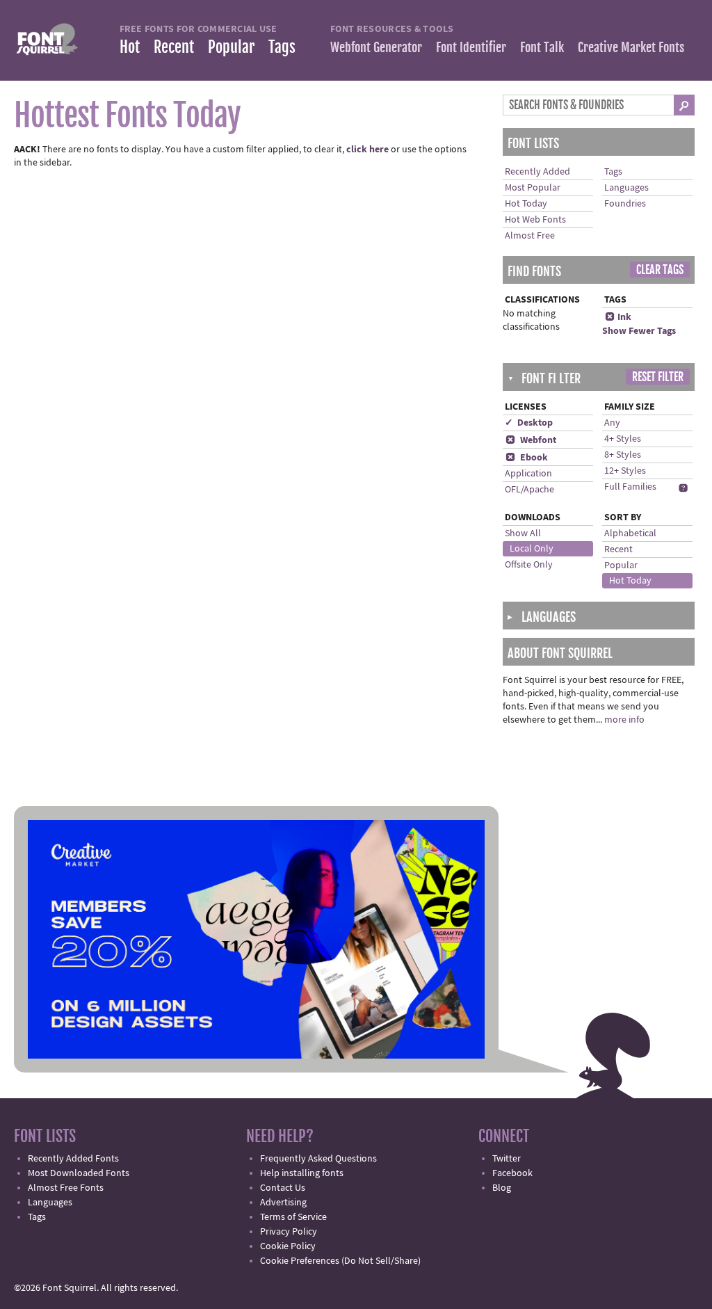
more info (624, 720)
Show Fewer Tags (639, 331)
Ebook (526, 458)
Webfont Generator (376, 47)
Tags (282, 47)
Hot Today (526, 204)
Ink (618, 317)
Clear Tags (659, 270)
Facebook (512, 1173)
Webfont (530, 440)
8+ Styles (622, 455)
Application (528, 473)
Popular (231, 47)
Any (612, 423)
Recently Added (537, 172)
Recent (174, 47)
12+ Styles (625, 471)
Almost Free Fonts (66, 1188)
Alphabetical (630, 533)
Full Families (630, 487)
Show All (523, 533)
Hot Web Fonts (535, 220)
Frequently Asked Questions (318, 1159)
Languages (626, 188)
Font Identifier (471, 47)
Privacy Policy (288, 1232)
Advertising (283, 1202)
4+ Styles (622, 439)
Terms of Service (293, 1217)
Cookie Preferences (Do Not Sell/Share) (340, 1261)
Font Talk (542, 47)
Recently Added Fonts (73, 1159)
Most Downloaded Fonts (78, 1173)
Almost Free (530, 236)
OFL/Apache (529, 489)
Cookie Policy (288, 1246)
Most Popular (532, 188)
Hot (130, 47)
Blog (501, 1188)
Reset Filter (657, 377)
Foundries (625, 204)
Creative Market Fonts (631, 47)
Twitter (506, 1159)
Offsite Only (529, 565)
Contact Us (282, 1188)
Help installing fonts (301, 1173)
